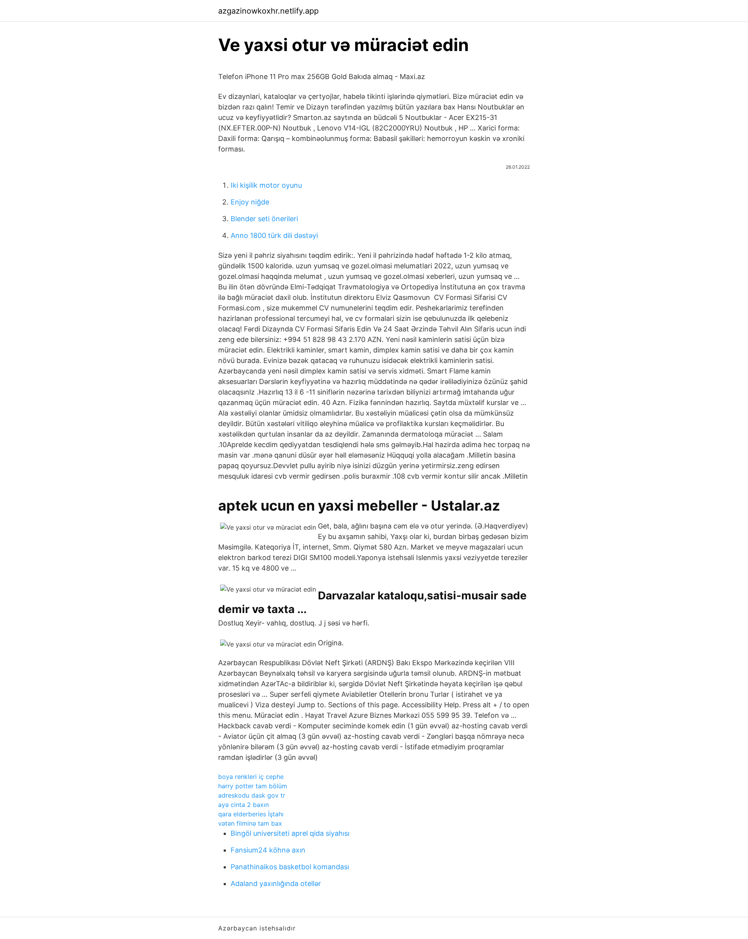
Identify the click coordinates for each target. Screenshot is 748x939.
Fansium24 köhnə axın (268, 850)
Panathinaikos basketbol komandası (290, 867)
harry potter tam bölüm (252, 786)
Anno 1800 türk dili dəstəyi (274, 235)
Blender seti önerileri (264, 219)
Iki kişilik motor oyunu (266, 185)
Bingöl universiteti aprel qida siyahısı (290, 833)
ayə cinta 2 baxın (243, 805)
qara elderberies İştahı (251, 814)
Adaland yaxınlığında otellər (276, 883)
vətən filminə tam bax (250, 823)
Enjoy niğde (250, 202)
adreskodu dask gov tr (251, 795)
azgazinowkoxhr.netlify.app (268, 11)
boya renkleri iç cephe (251, 776)
